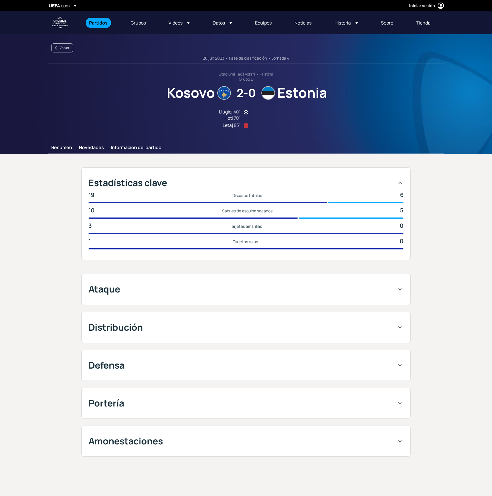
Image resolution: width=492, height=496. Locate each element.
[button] (179, 22)
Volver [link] (64, 47)
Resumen (61, 147)
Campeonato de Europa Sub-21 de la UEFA (60, 22)
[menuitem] (102, 22)
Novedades (91, 147)
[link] (98, 22)
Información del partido (136, 147)
